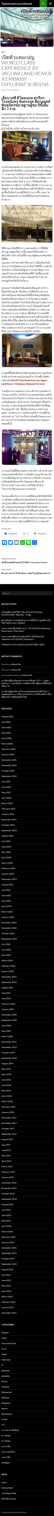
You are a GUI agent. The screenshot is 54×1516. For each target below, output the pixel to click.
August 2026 (7, 716)
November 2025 (9, 765)
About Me (16, 664)
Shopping (6, 1403)
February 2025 (8, 808)
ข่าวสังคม (6, 1435)
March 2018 (7, 1101)
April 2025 (7, 798)
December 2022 (9, 922)
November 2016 (9, 1188)
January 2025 (8, 814)
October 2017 (8, 1128)
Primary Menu (50, 3)
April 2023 (7, 906)
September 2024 (9, 830)
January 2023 (8, 917)
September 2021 (9, 982)
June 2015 (6, 1280)
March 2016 (7, 1231)
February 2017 (8, 1172)
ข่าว (3, 52)
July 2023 (6, 890)
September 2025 (9, 776)
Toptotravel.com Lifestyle (17, 3)
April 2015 (7, 1291)
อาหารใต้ (6, 1457)
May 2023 (6, 901)
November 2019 (9, 1047)
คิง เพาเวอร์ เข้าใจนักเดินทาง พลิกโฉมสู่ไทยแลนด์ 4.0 (26, 571)
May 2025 (6, 792)
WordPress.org (9, 1498)
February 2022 (8, 966)
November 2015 (9, 1253)
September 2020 (9, 1020)
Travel (4, 1419)
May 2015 (6, 1285)
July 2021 (6, 993)
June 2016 (6, 1215)
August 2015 (7, 1269)
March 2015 (7, 1296)
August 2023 (7, 884)
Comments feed (9, 1493)
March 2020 (7, 1036)
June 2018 (6, 1085)
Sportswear (7, 1414)
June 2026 (6, 727)
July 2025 (6, 781)
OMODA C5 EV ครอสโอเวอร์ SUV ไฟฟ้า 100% (23, 644)
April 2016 (7, 1226)
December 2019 (9, 1041)
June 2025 (6, 787)
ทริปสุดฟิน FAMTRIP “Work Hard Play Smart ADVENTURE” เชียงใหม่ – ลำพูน (22, 613)
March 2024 (7, 863)
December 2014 (9, 1313)
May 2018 (6, 1090)
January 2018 (8, 1112)
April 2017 (7, 1161)
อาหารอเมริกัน (8, 1451)
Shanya (15, 90)
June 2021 (6, 998)
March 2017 (7, 1166)
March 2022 (7, 960)
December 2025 (9, 760)
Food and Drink (9, 1343)
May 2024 (6, 852)
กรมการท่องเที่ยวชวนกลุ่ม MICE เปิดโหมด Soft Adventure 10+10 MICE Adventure (23, 637)
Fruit (4, 1349)
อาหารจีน (6, 1446)
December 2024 (9, 819)
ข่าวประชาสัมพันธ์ (10, 1430)
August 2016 (7, 1204)
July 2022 (6, 944)
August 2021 (7, 987)
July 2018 (6, 1079)
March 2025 (7, 803)
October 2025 (8, 770)
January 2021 (8, 1009)
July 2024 (6, 841)
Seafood (5, 1397)
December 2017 (9, 1117)
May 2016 (6, 1220)
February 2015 (8, 1302)
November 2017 (9, 1123)
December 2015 (9, 1247)
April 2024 (7, 857)
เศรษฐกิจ (6, 1462)
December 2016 (9, 1182)
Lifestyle (5, 1386)
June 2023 (6, 895)
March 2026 (7, 743)
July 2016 (6, 1210)
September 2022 (9, 938)
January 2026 (8, 754)
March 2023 (7, 911)
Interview (6, 1359)
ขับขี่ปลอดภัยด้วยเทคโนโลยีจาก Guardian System (24, 561)
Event (4, 1338)
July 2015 (6, 1275)
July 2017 (6, 1144)
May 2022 (6, 955)
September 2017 (9, 1134)
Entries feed (7, 1487)
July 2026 (6, 722)
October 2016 (8, 1193)
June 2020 (6, 1025)
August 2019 (7, 1063)
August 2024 (7, 835)
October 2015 (8, 1258)
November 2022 (9, 928)
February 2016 (8, 1237)
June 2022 (6, 949)
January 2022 (8, 971)
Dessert (5, 1332)
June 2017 (6, 1150)
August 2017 (7, 1139)
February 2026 (8, 749)
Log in (4, 1482)
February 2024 (8, 868)
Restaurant (7, 1392)
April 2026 (7, 738)
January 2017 (8, 1177)
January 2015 (8, 1307)
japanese (6, 1370)
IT (2, 1365)
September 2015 (9, 1264)
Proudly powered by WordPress (14, 1512)
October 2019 (8, 1052)
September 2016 (9, 1199)
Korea (4, 1381)
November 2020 (9, 1014)
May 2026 (6, 732)
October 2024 (8, 825)
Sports (5, 1408)
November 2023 (9, 879)
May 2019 (6, 1069)
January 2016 (8, 1242)
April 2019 (7, 1074)
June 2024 (6, 846)
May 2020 (6, 1031)
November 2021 (9, 976)
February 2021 (8, 1004)
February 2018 (8, 1107)
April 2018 (7, 1096)
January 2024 (8, 873)
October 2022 (8, 933)
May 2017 (6, 1155)
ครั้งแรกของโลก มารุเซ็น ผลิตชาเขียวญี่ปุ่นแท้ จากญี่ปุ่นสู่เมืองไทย (27, 695)
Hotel (4, 1354)
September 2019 (9, 1058)
